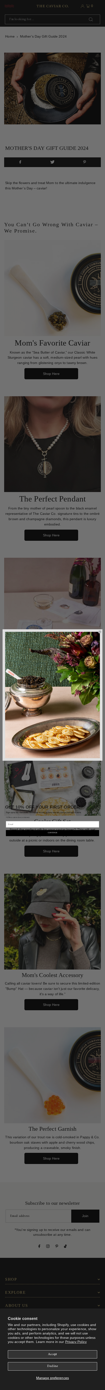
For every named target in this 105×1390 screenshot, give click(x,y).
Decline (52, 1366)
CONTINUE (52, 833)
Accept (52, 1354)
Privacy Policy (76, 1342)
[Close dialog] (99, 631)
